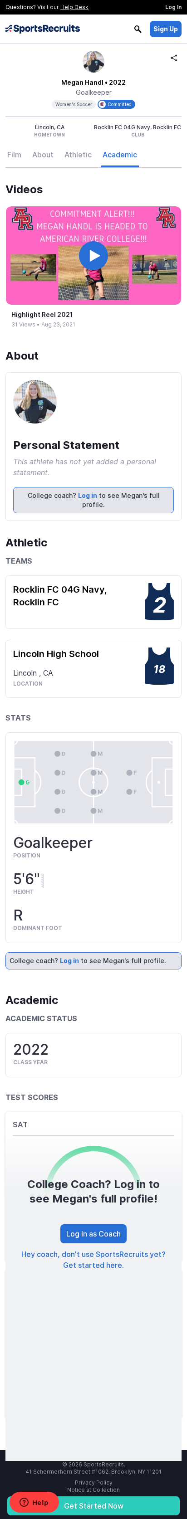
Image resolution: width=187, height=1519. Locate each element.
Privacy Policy (94, 1482)
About (43, 154)
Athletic (78, 154)
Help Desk (74, 7)
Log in (87, 495)
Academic (120, 154)
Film (14, 154)
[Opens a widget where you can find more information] (34, 1503)
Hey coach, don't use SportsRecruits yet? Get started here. (93, 1260)
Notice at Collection (93, 1489)
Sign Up (165, 29)
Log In (173, 7)
